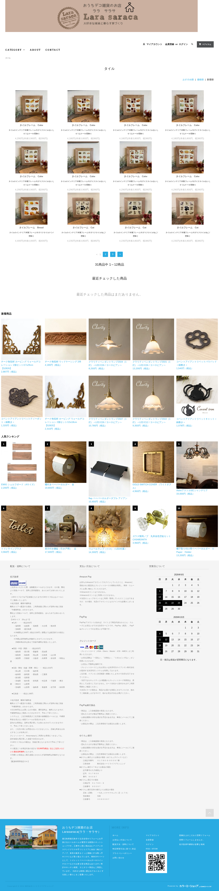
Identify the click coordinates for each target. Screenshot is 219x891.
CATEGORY (14, 49)
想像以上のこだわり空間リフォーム (194, 835)
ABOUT (35, 49)
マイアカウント (154, 44)
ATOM (155, 849)
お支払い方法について (122, 840)
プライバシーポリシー (122, 853)
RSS (148, 849)
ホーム (115, 835)
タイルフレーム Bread (31, 227)
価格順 (200, 79)
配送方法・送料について (123, 844)
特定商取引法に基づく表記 (124, 849)
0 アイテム (207, 44)
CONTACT (52, 49)
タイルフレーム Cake (31, 125)
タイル (8, 58)
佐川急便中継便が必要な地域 (192, 844)
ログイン (183, 44)
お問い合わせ (118, 858)
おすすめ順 (188, 79)
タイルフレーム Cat (83, 227)
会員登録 (169, 44)
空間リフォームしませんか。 (192, 840)
